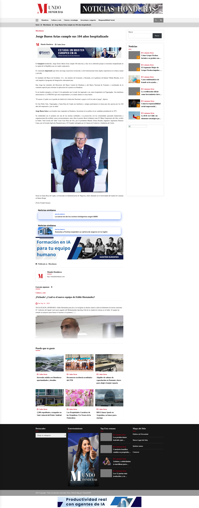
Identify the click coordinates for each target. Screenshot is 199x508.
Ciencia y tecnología (71, 20)
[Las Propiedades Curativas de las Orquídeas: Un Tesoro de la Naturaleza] (79, 397)
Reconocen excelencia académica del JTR (79, 378)
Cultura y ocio (56, 20)
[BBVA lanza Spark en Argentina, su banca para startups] (109, 397)
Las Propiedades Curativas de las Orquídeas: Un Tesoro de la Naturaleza (79, 415)
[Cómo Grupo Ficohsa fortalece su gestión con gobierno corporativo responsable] (134, 55)
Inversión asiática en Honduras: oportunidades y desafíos (49, 378)
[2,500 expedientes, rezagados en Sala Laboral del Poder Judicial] (50, 397)
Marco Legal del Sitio (140, 440)
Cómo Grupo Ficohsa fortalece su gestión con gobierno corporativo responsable (150, 57)
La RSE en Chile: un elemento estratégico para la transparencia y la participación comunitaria (151, 117)
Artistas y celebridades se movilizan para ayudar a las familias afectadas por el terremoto (122, 463)
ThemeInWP (87, 493)
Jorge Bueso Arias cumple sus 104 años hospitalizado (72, 36)
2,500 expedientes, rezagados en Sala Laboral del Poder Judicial (49, 413)
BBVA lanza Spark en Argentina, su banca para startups (106, 415)
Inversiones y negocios (88, 20)
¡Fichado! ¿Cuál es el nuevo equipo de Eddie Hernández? (65, 297)
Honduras (44, 20)
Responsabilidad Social (107, 20)
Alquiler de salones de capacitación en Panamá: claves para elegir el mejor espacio (109, 380)
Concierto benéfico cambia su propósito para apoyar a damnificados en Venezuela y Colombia (121, 451)
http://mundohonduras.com (56, 276)
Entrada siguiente (42, 287)
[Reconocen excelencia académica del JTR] (79, 362)
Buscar (131, 32)
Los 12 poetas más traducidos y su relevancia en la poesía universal (121, 475)
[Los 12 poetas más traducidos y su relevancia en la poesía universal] (106, 473)
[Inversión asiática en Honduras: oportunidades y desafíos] (50, 362)
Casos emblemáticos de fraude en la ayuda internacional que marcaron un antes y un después (150, 81)
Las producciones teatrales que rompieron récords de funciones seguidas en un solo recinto (121, 438)
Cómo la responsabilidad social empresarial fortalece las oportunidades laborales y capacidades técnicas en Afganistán (151, 105)
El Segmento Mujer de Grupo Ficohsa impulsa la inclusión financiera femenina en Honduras (151, 69)
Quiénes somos (138, 446)
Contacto (136, 452)
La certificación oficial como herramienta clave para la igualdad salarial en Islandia (150, 93)
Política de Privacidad (140, 434)
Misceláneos (40, 31)
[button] (156, 20)
